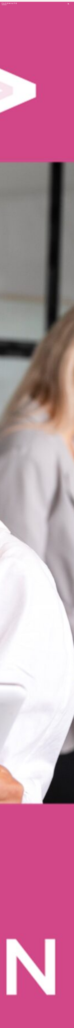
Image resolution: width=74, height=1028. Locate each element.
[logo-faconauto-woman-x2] (9, 4)
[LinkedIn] (71, 4)
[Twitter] (68, 4)
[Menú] (62, 3)
